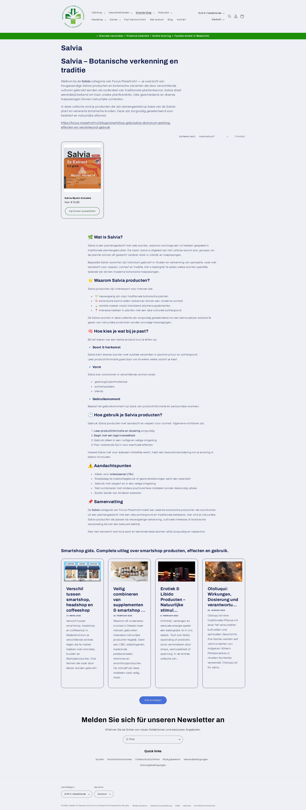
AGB (177, 806)
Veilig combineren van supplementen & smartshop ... (129, 599)
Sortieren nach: (187, 136)
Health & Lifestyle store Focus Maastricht (89, 805)
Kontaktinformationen (119, 759)
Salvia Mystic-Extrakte (78, 198)
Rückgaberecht (171, 759)
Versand (187, 806)
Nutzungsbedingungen (153, 765)
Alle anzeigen (153, 700)
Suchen (100, 759)
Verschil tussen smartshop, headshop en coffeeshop (79, 599)
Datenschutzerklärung (161, 806)
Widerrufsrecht (139, 806)
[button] (98, 12)
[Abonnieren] (179, 739)
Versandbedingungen (196, 759)
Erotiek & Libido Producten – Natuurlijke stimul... (172, 599)
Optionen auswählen (82, 211)
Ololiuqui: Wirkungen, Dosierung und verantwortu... (223, 596)
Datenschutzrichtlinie (147, 759)
